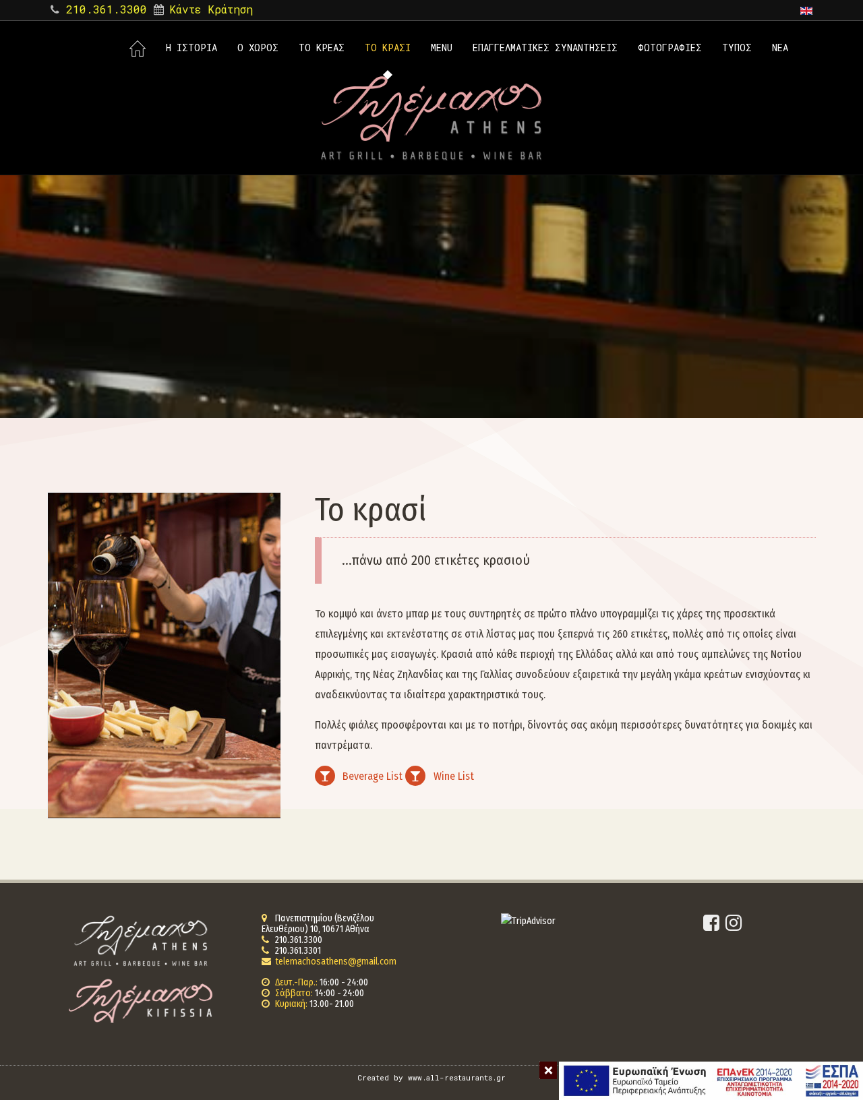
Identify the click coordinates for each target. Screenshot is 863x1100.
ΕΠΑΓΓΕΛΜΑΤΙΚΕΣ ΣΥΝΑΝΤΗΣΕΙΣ (545, 47)
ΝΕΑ (780, 47)
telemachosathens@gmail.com (335, 961)
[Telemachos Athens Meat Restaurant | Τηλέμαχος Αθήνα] (431, 118)
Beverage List (373, 776)
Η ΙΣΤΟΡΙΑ (191, 47)
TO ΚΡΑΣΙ (388, 47)
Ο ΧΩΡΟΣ (257, 47)
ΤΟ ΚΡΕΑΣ (322, 47)
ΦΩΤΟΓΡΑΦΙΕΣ (670, 47)
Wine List (454, 776)
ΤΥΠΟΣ (737, 47)
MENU (441, 47)
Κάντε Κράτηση (211, 9)
